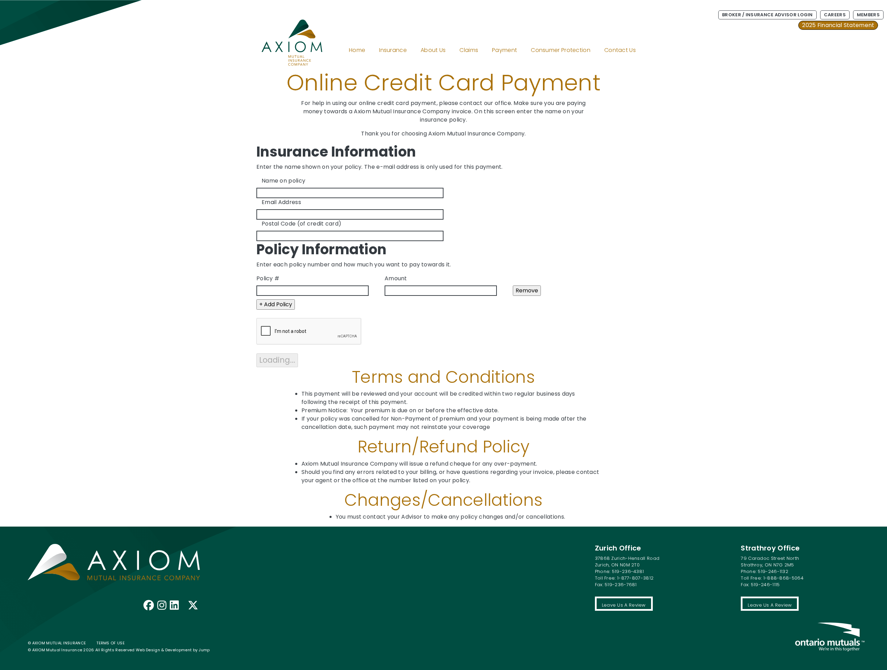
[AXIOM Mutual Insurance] (281, 34)
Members (868, 14)
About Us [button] (433, 50)
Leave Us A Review (624, 605)
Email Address (281, 202)
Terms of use (110, 643)
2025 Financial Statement (838, 25)
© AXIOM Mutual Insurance (57, 643)
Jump (204, 650)
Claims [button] (468, 50)
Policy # (267, 278)
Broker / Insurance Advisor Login (767, 14)
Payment (504, 50)
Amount (396, 278)
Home (357, 50)
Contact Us (620, 50)
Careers (835, 14)
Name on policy (283, 181)
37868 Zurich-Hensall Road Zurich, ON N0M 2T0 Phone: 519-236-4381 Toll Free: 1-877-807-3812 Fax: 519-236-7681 (627, 571)
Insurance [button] (393, 50)
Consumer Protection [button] (560, 50)
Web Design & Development (164, 650)
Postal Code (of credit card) (301, 224)
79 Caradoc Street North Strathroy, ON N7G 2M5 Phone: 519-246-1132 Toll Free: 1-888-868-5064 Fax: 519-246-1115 (772, 571)
